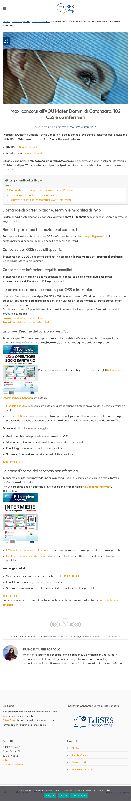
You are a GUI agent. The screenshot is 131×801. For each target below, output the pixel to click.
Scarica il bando (28, 147)
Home (6, 21)
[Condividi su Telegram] (78, 624)
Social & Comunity (80, 755)
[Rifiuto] (126, 794)
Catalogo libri (78, 762)
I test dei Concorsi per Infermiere (26, 556)
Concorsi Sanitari (41, 21)
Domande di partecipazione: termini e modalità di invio (41, 190)
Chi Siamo (76, 748)
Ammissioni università (82, 769)
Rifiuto (63, 795)
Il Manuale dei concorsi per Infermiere (28, 550)
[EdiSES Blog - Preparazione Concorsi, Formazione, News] (65, 8)
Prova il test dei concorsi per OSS (22, 318)
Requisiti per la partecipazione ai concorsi (34, 195)
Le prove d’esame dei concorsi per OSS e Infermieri (40, 199)
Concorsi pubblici (21, 21)
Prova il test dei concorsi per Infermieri (26, 322)
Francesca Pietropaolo (83, 127)
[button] (5, 8)
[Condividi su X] (65, 624)
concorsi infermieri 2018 (110, 636)
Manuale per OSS (16, 405)
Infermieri (65, 636)
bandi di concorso (91, 636)
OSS (71, 636)
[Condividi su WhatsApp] (53, 624)
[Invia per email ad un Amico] (72, 624)
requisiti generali (94, 236)
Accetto (50, 795)
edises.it (7, 760)
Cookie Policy (79, 795)
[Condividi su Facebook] (59, 624)
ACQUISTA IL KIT (13, 596)
